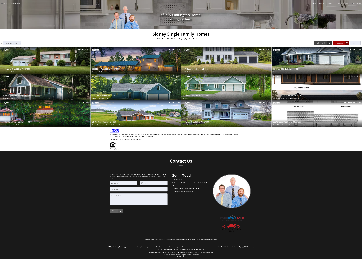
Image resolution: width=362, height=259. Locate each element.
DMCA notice (181, 257)
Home (314, 4)
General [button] (330, 4)
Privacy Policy (114, 149)
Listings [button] (321, 4)
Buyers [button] (338, 4)
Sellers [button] (346, 4)
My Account (357, 4)
